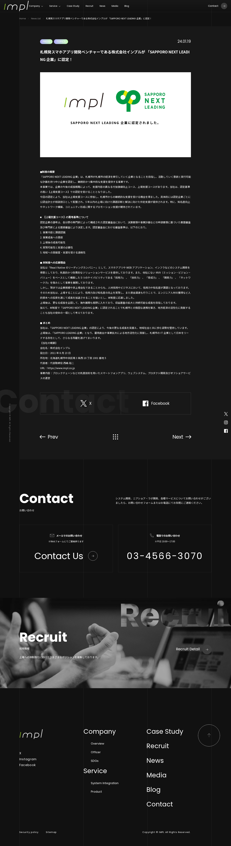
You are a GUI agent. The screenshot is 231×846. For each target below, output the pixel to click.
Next (178, 436)
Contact (213, 6)
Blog (126, 6)
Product (96, 792)
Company (34, 6)
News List (36, 18)
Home (22, 18)
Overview (97, 743)
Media (115, 6)
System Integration (104, 783)
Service (53, 6)
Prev (53, 436)
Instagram (28, 759)
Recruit (89, 6)
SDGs (95, 761)
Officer (96, 752)
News (102, 6)
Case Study (73, 6)
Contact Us (58, 556)
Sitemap (51, 832)
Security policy (29, 832)
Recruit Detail (188, 649)
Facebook (27, 765)
